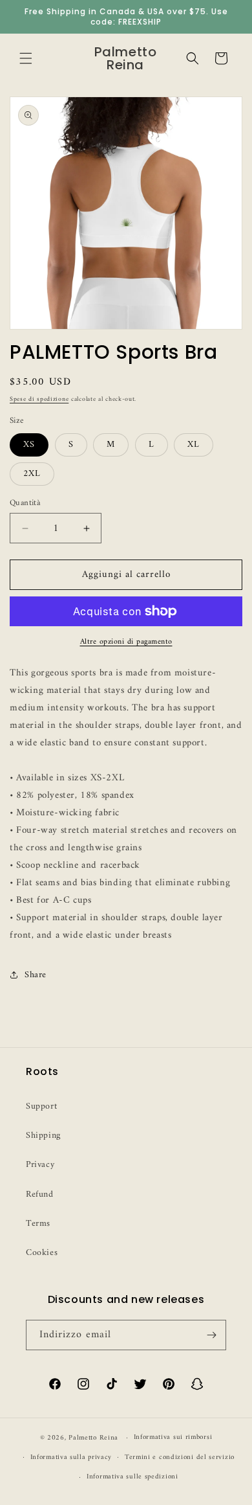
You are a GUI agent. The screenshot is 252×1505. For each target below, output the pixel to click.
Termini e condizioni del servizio (180, 1457)
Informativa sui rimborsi (173, 1437)
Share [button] (36, 975)
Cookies (42, 1253)
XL (193, 444)
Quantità (25, 503)
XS (29, 444)
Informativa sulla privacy (71, 1457)
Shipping (43, 1135)
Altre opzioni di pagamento (126, 642)
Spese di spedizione (39, 399)
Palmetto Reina (93, 1438)
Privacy (40, 1165)
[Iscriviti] (211, 1335)
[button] (26, 58)
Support (41, 1106)
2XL (32, 474)
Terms (38, 1224)
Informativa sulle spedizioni (132, 1477)
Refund (40, 1194)
